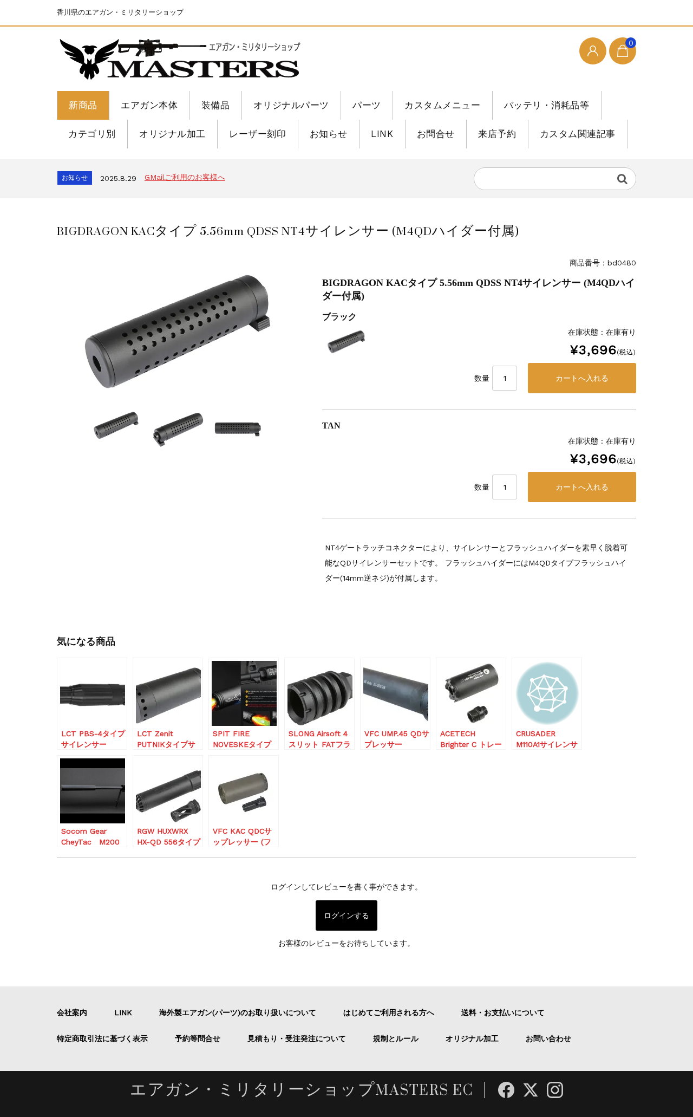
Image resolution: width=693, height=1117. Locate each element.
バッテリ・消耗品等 (547, 105)
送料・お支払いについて (503, 1012)
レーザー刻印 (257, 133)
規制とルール (396, 1038)
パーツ (366, 105)
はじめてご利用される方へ (388, 1012)
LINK (382, 133)
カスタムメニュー (442, 105)
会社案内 (72, 1012)
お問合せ (436, 133)
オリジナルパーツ (291, 105)
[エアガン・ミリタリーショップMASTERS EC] (182, 60)
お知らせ (329, 133)
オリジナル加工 (172, 133)
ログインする (346, 915)
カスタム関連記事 (578, 133)
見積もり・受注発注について (296, 1038)
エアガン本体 (149, 105)
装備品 (215, 105)
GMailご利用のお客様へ (185, 177)
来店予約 (497, 133)
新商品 (83, 105)
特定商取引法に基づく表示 (102, 1038)
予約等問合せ (197, 1038)
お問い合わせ (548, 1038)
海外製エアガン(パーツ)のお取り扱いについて (237, 1012)
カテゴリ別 (92, 133)
